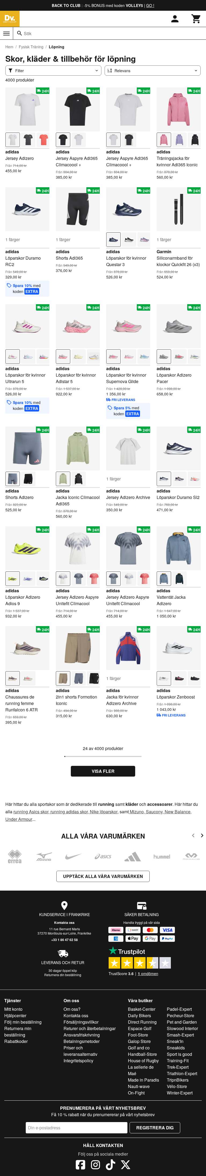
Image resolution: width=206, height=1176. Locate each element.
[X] (125, 1165)
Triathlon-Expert (182, 1073)
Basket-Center (141, 1009)
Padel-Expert (179, 1009)
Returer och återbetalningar (90, 1028)
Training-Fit (178, 1060)
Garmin (164, 251)
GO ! (150, 5)
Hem (9, 46)
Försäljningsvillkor (81, 1022)
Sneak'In (175, 1041)
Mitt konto (13, 1009)
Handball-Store (142, 1054)
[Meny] (6, 33)
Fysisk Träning (31, 46)
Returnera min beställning (17, 1031)
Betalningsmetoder (82, 1041)
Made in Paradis (143, 1080)
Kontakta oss (64, 922)
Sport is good (179, 1054)
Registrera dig (155, 1127)
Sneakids (176, 1048)
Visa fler (103, 771)
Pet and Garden (182, 1022)
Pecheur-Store (180, 1015)
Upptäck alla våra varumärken (103, 876)
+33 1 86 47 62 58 (64, 939)
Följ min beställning (23, 1022)
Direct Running (142, 1022)
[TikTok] (110, 1165)
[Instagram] (95, 1165)
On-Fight (136, 1093)
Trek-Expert (178, 1067)
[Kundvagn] (196, 18)
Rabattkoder (16, 1041)
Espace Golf (139, 1028)
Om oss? (72, 1009)
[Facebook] (80, 1165)
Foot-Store (138, 1035)
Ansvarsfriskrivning (82, 1035)
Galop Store (139, 1041)
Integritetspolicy (78, 1060)
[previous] (193, 836)
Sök (27, 33)
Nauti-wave (139, 1086)
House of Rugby (143, 1060)
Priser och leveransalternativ (80, 1051)
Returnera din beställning (62, 974)
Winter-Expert (180, 1093)
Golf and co (139, 1048)
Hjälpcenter (15, 1015)
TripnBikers (178, 1080)
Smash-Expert (180, 1035)
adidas (12, 152)
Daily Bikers (139, 1015)
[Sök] (19, 33)
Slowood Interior (182, 1028)
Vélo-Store (177, 1086)
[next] (202, 836)
